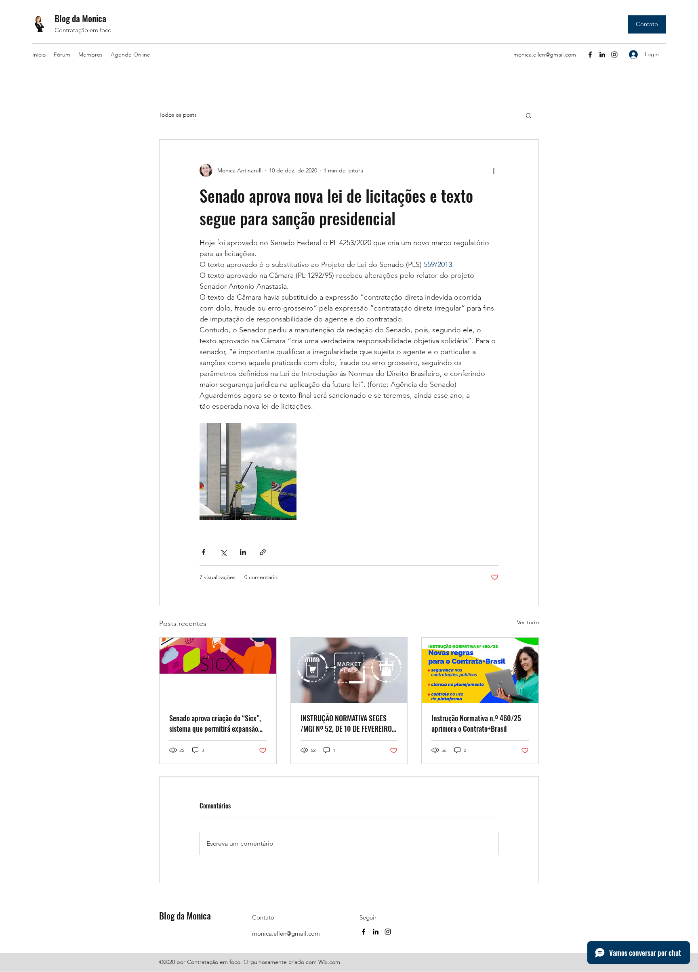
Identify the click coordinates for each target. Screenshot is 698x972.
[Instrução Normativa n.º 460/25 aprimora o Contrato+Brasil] (480, 670)
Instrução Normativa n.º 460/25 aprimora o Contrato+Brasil (476, 723)
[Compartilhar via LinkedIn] (243, 552)
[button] (528, 115)
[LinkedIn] (602, 54)
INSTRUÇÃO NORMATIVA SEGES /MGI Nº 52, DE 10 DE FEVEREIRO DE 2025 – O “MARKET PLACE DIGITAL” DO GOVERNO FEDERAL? (347, 723)
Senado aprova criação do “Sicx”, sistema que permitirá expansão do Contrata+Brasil (215, 723)
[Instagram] (614, 54)
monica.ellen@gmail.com (544, 54)
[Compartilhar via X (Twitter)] (223, 552)
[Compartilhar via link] (263, 552)
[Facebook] (590, 54)
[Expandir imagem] (248, 471)
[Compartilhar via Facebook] (203, 552)
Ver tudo (528, 622)
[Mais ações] (493, 170)
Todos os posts (178, 114)
